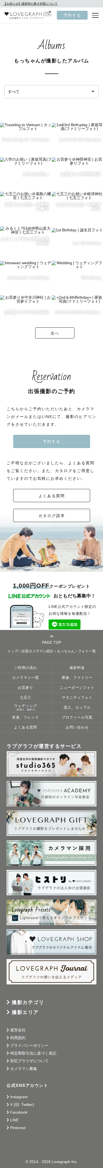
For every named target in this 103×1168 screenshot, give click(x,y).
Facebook (18, 1112)
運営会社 (18, 1030)
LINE (14, 1120)
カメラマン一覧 (25, 678)
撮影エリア (25, 1012)
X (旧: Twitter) (22, 1104)
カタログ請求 (51, 515)
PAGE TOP (51, 642)
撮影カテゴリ (28, 1002)
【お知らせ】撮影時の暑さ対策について (30, 3)
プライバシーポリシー (29, 1045)
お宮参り (25, 688)
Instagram (19, 1097)
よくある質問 (51, 496)
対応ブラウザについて (29, 1061)
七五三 (25, 698)
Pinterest (18, 1127)
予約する (72, 15)
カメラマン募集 (23, 1068)
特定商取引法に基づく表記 (33, 1053)
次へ (55, 333)
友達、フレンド (25, 717)
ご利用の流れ (25, 668)
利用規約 (18, 1037)
